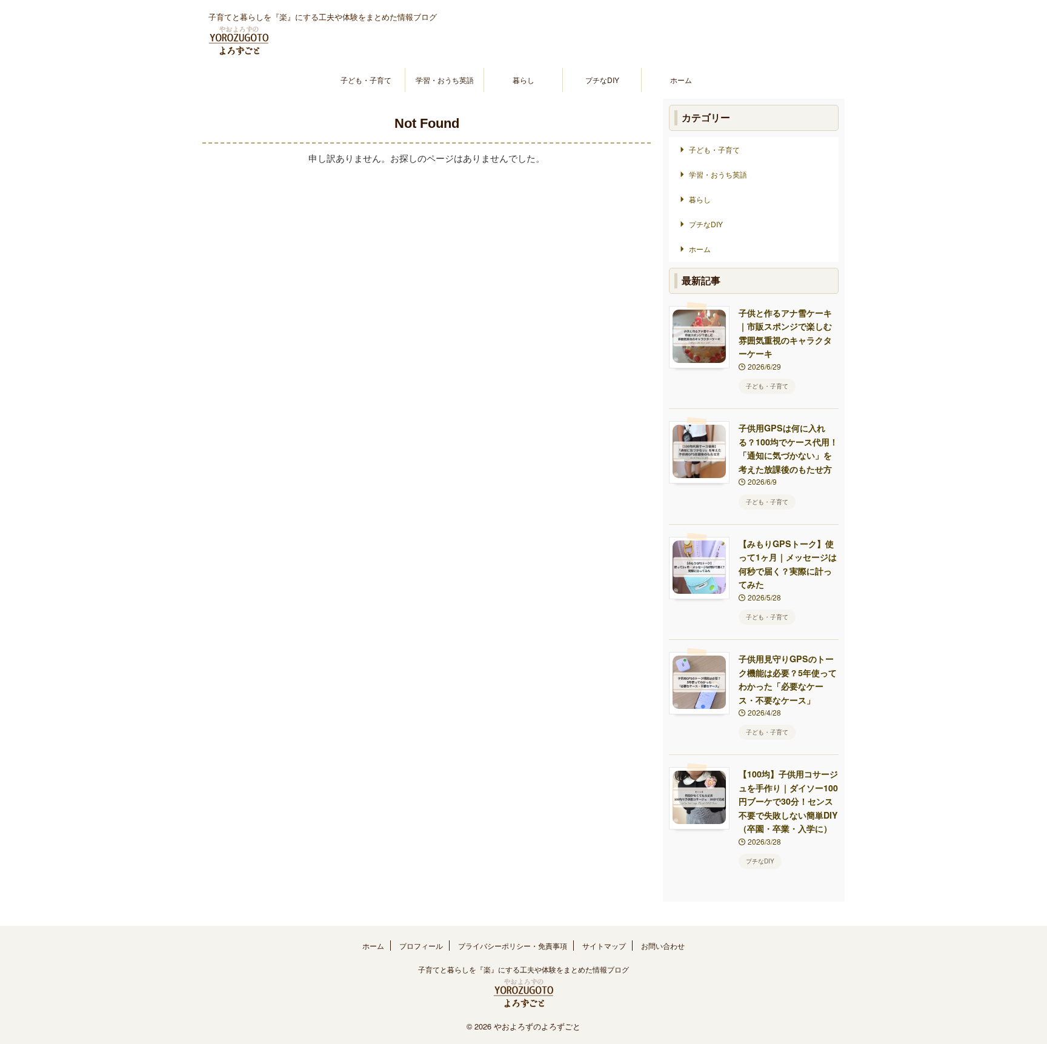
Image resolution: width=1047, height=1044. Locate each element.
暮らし (523, 80)
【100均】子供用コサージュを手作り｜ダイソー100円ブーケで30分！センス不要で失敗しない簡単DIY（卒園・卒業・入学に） (788, 801)
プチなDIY (602, 80)
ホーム (681, 80)
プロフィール (421, 945)
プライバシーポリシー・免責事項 (512, 945)
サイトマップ (604, 945)
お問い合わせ (663, 945)
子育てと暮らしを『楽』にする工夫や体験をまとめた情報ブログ (523, 969)
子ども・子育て (366, 80)
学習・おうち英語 (445, 80)
